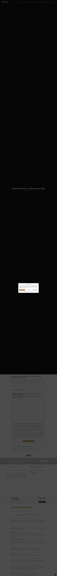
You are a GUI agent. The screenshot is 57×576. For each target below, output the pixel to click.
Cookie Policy (25, 291)
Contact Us (32, 291)
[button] (37, 284)
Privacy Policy (28, 291)
